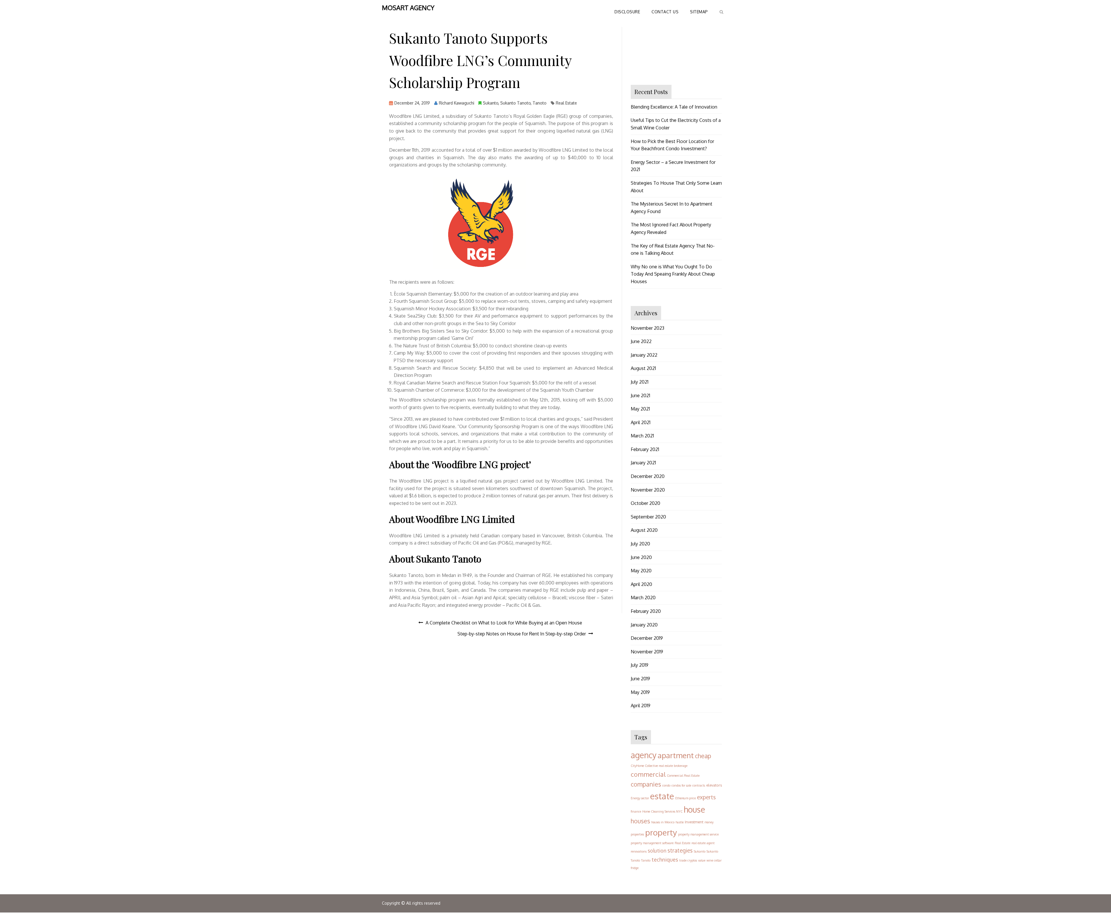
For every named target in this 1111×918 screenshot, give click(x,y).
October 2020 (645, 503)
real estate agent (703, 843)
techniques (665, 859)
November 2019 (647, 652)
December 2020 (648, 476)
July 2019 (639, 665)
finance (636, 811)
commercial (648, 774)
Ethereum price (685, 798)
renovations (639, 851)
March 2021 (642, 436)
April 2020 (641, 584)
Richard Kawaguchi (456, 102)
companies (646, 784)
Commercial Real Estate (683, 776)
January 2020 (644, 625)
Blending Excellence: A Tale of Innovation (674, 107)
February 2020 (646, 611)
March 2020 (643, 597)
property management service (698, 834)
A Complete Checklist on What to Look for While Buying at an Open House (504, 623)
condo (666, 785)
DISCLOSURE (627, 11)
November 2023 (647, 328)
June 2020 (641, 557)
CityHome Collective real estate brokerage (659, 766)
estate (662, 796)
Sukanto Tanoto (515, 102)
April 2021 (640, 422)
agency (643, 755)
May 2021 (640, 409)
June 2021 (640, 395)
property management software (652, 843)
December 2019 (647, 638)
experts (706, 797)
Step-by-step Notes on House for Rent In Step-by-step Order (521, 634)
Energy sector (640, 798)
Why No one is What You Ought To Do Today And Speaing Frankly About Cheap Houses (673, 274)
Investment (694, 822)
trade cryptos (688, 860)
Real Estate (566, 102)
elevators (714, 785)
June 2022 (641, 341)
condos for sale (681, 785)
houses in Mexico (662, 822)
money (709, 822)
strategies (680, 850)
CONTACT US (665, 11)
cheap (703, 756)
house (694, 809)
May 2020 (641, 570)
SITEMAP (699, 11)
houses (640, 821)
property (661, 832)
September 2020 (648, 517)
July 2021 (639, 382)
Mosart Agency (408, 7)
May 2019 (640, 692)
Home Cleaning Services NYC (662, 811)
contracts (698, 785)
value (701, 860)
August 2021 (643, 368)
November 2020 (648, 490)
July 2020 (640, 544)
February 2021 (645, 449)
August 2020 (644, 530)
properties (637, 834)
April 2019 (640, 705)
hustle (680, 822)
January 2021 (643, 463)
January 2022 (644, 355)
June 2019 (640, 678)
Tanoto (540, 102)
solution (657, 850)
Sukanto (490, 102)
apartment (676, 755)
